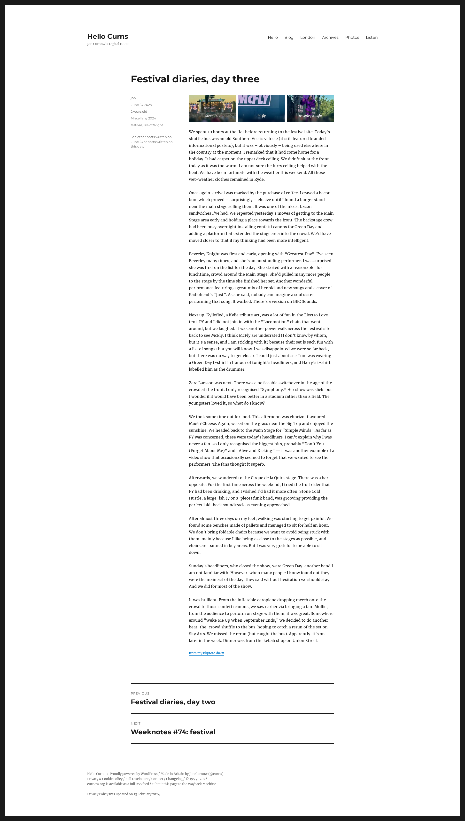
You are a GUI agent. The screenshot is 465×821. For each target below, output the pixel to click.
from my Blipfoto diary (206, 653)
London (307, 37)
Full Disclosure (136, 779)
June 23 (137, 142)
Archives (330, 37)
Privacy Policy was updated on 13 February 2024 (123, 794)
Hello (273, 37)
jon (133, 98)
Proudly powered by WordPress (134, 774)
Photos (352, 37)
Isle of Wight (153, 125)
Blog (289, 37)
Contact (157, 779)
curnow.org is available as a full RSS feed (118, 784)
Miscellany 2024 (143, 118)
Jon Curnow (198, 774)
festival (136, 125)
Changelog (174, 779)
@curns (216, 774)
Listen (372, 37)
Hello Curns (107, 36)
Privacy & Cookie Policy (105, 779)
